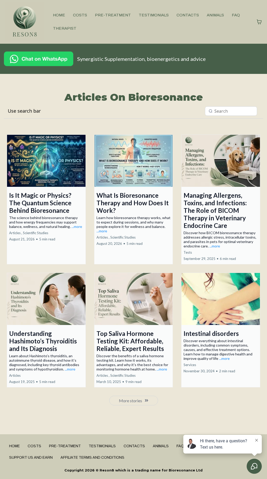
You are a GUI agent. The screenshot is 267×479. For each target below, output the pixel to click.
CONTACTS (188, 15)
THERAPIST (64, 28)
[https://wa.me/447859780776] (38, 59)
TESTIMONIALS (154, 15)
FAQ (236, 15)
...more (76, 226)
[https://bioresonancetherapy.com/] (24, 21)
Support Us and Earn (31, 457)
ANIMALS (215, 15)
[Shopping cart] (259, 21)
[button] (46, 199)
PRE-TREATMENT (113, 15)
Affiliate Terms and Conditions (92, 457)
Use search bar (24, 111)
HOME (59, 15)
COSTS (80, 15)
